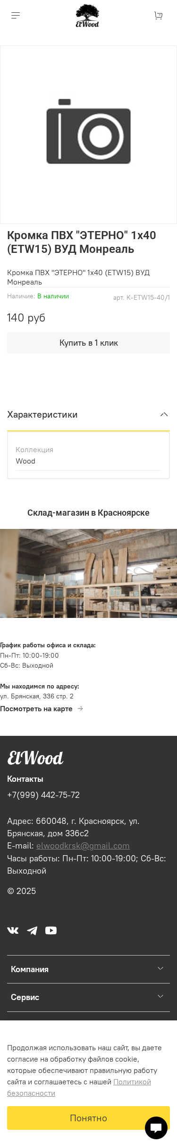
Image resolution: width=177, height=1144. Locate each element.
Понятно (88, 1118)
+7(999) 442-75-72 (43, 795)
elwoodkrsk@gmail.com (83, 845)
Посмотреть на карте (36, 708)
